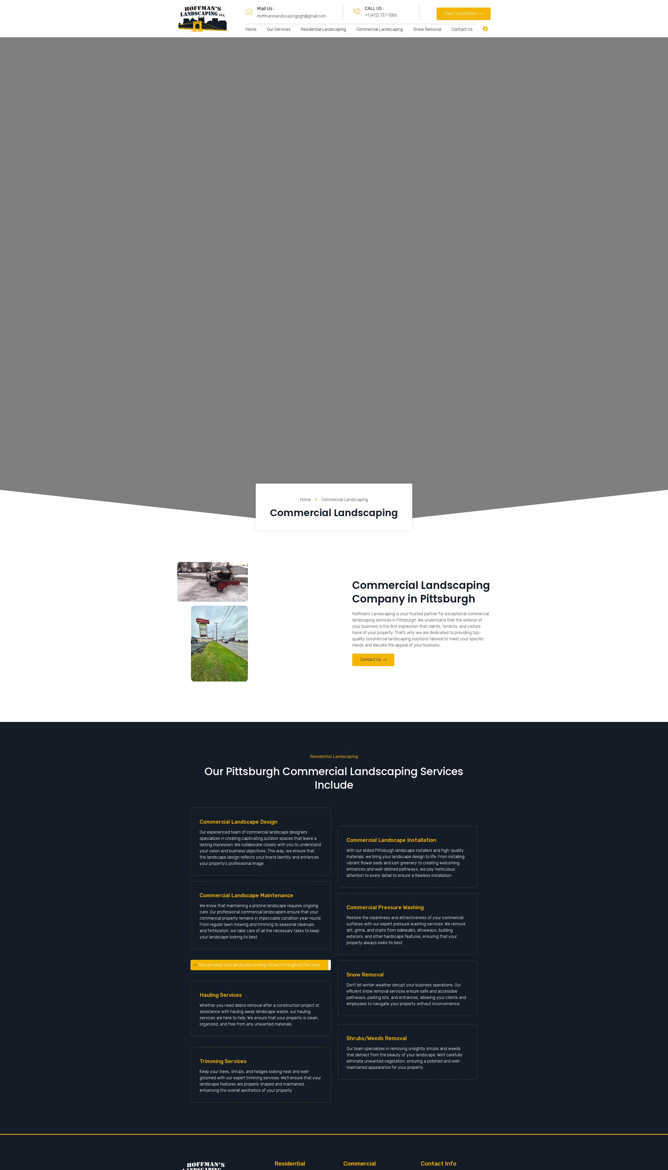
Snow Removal (427, 29)
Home (251, 29)
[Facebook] (485, 29)
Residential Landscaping (323, 29)
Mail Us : (265, 8)
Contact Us (462, 29)
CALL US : (374, 8)
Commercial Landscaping (379, 29)
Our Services (278, 29)
